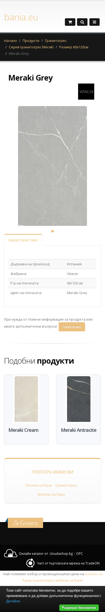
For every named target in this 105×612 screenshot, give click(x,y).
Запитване (72, 326)
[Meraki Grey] (52, 173)
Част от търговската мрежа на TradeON (68, 563)
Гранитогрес (55, 40)
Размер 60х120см (73, 47)
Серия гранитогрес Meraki (31, 47)
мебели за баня (68, 580)
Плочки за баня (38, 485)
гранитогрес (43, 580)
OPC (79, 553)
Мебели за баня (51, 494)
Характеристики (23, 239)
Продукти (31, 40)
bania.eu (21, 17)
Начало (10, 40)
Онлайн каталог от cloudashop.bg (46, 553)
